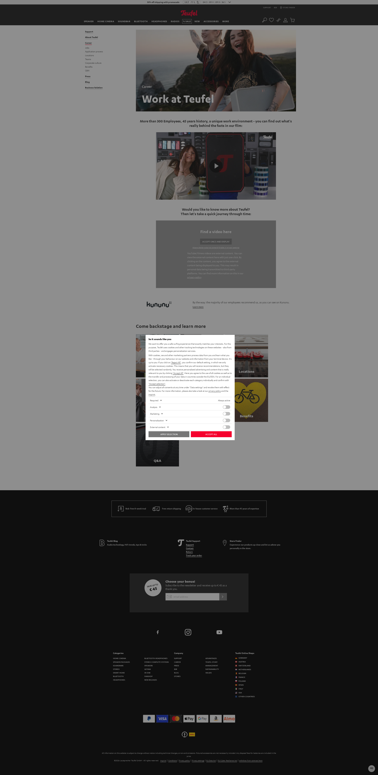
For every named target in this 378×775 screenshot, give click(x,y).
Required (154, 400)
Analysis (153, 407)
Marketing (154, 413)
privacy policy (215, 391)
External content (157, 427)
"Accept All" (178, 373)
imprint (152, 394)
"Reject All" (176, 362)
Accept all (211, 434)
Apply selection (169, 434)
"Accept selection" (157, 383)
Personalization (157, 420)
